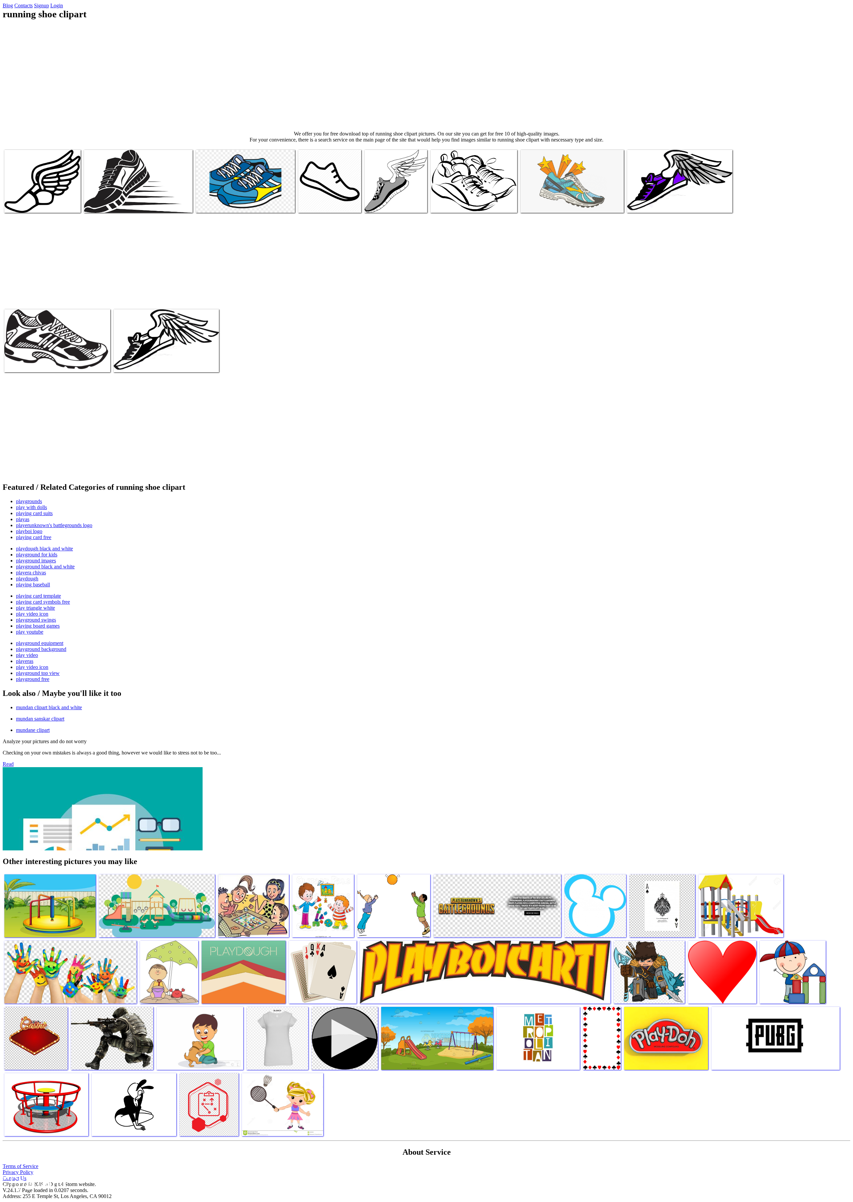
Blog (8, 5)
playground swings (36, 620)
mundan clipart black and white (49, 707)
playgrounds (29, 501)
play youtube (29, 632)
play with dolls (31, 507)
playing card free (33, 537)
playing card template (38, 596)
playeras (24, 661)
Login (56, 5)
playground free (32, 679)
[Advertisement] (426, 75)
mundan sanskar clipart (40, 719)
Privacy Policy (18, 1172)
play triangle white (35, 608)
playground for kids (36, 554)
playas (22, 519)
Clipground (33, 1182)
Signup (41, 5)
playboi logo (29, 531)
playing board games (38, 626)
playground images (36, 560)
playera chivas (31, 572)
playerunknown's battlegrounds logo (54, 525)
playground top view (38, 673)
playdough (27, 578)
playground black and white (45, 566)
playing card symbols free (43, 602)
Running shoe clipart (25, 203)
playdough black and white (44, 548)
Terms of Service (20, 1166)
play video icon (32, 614)
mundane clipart (33, 730)
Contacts (23, 5)
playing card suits (34, 513)
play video (27, 655)
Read (8, 764)
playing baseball (33, 584)
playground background (41, 649)
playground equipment (39, 643)
